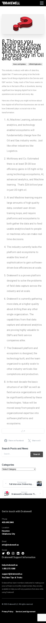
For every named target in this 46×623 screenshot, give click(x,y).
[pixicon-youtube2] (22, 553)
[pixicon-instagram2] (13, 553)
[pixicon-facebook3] (8, 553)
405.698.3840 (8, 522)
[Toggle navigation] (41, 3)
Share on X (36, 441)
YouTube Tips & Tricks (12, 577)
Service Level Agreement (25, 612)
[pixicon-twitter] (3, 553)
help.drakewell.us (10, 565)
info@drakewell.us (10, 545)
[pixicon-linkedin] (18, 553)
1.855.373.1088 (8, 568)
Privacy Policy (7, 612)
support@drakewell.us (12, 574)
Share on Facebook (16, 441)
